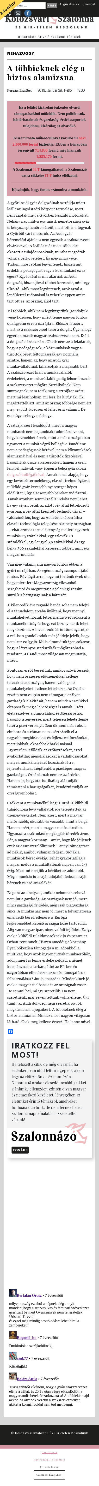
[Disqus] (49, 1223)
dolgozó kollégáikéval (25, 474)
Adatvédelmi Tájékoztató (49, 1459)
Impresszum (49, 1452)
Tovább (20, 1150)
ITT (36, 169)
